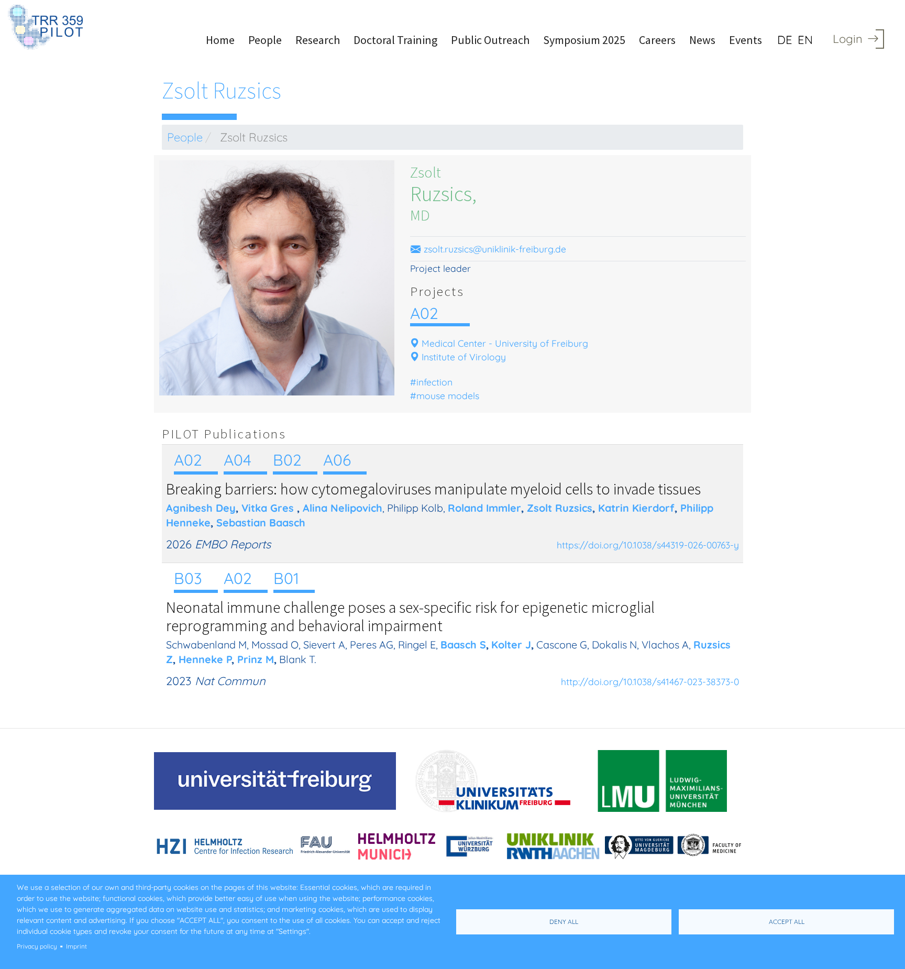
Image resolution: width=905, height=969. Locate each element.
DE (784, 39)
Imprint (76, 946)
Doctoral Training (395, 39)
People (265, 39)
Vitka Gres (267, 507)
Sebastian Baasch (260, 522)
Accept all (786, 922)
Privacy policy (37, 946)
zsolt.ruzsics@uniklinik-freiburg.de (493, 249)
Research (317, 39)
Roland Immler (484, 507)
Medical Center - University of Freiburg (505, 343)
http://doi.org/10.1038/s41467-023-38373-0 (650, 681)
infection (434, 382)
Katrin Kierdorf (636, 507)
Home (220, 39)
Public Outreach (490, 39)
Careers (657, 39)
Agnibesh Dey (201, 507)
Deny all (563, 922)
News (702, 39)
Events (745, 39)
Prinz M (255, 659)
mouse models (447, 395)
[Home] (49, 27)
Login (848, 38)
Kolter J (511, 644)
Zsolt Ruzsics (559, 507)
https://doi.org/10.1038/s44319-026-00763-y (648, 544)
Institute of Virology (464, 356)
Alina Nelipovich (342, 507)
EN (805, 39)
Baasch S (463, 644)
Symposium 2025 (584, 39)
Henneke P (205, 659)
